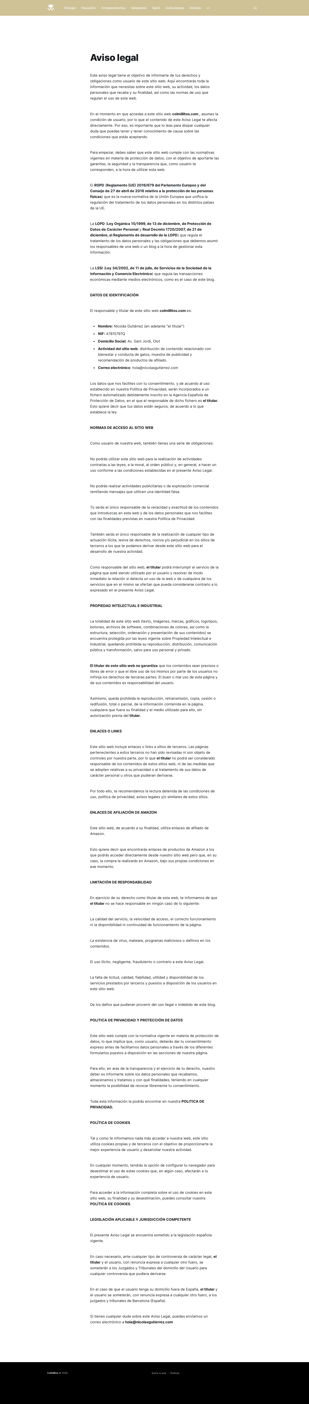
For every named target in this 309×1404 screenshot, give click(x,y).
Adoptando (139, 8)
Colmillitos (52, 1372)
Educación (88, 8)
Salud (156, 8)
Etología (70, 8)
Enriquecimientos (114, 8)
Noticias (195, 8)
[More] (208, 8)
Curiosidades (175, 8)
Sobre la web (159, 1373)
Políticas (174, 1373)
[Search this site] (255, 8)
